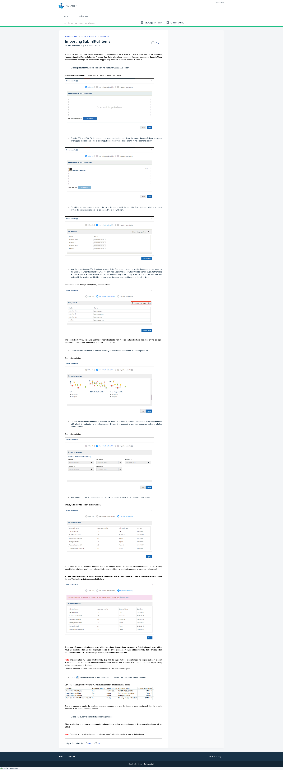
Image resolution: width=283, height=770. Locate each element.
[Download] (136, 358)
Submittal (104, 36)
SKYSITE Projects (88, 36)
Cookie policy (215, 756)
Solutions (83, 16)
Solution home (71, 36)
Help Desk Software (136, 764)
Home (65, 16)
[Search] (65, 23)
